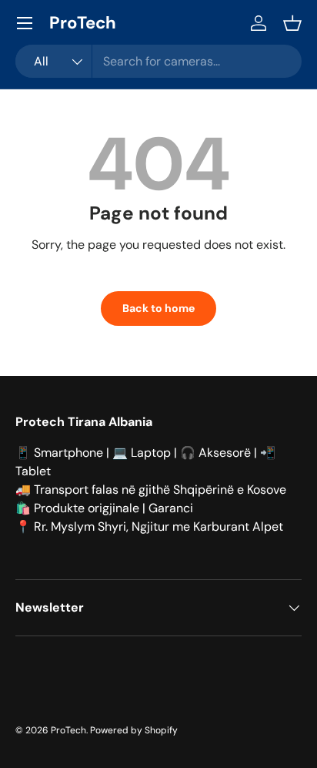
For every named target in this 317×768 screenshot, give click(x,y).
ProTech (68, 730)
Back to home (158, 308)
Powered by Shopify (134, 730)
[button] (292, 23)
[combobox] (158, 61)
